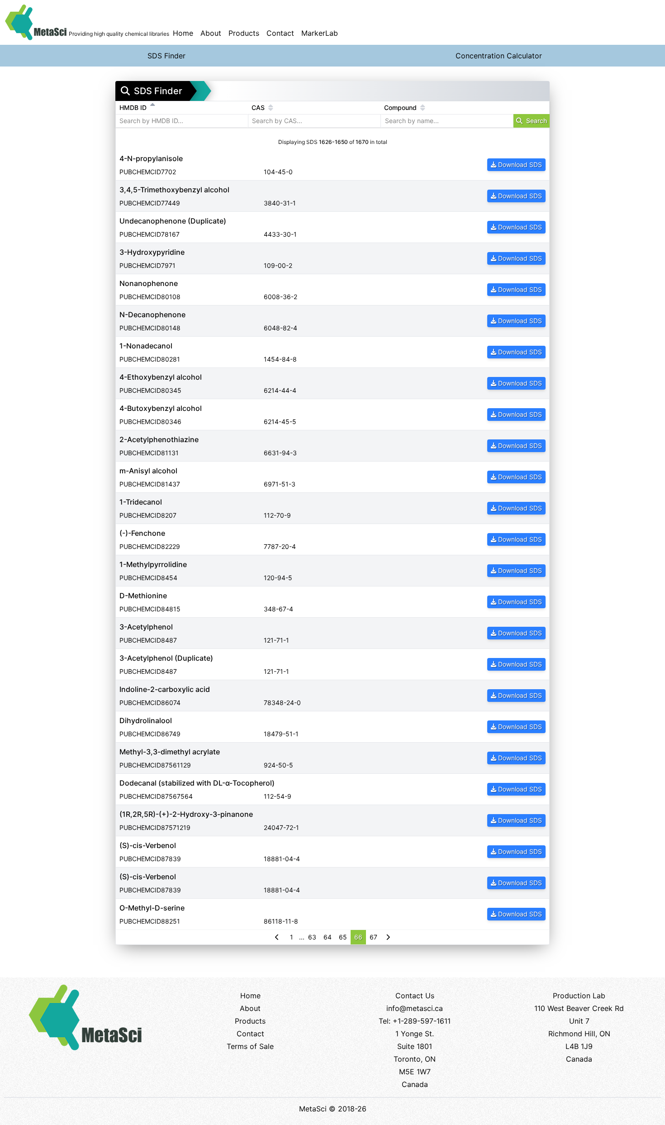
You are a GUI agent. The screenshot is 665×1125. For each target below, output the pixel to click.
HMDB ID (133, 107)
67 (373, 937)
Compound (401, 107)
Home (183, 33)
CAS (259, 107)
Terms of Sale (250, 1046)
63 (312, 937)
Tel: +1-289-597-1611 (415, 1020)
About (210, 33)
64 (327, 937)
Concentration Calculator (499, 55)
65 (343, 937)
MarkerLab (319, 33)
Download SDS (520, 164)
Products (243, 33)
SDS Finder (166, 55)
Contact (280, 33)
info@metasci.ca (414, 1008)
